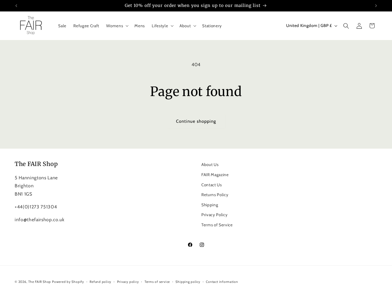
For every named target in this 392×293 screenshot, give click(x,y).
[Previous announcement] (16, 5)
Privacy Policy (214, 214)
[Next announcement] (376, 5)
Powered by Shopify (68, 282)
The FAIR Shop (39, 282)
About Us (209, 164)
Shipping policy (187, 282)
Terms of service (157, 282)
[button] (117, 26)
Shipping (209, 204)
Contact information (222, 282)
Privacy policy (128, 282)
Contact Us (211, 184)
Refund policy (100, 282)
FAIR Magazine (215, 174)
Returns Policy (214, 194)
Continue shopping (196, 121)
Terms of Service (217, 224)
